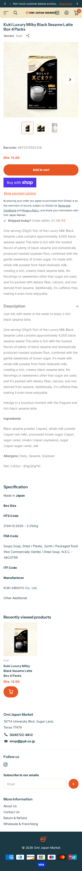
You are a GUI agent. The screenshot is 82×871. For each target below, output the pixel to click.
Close (15, 12)
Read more (65, 3)
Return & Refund (15, 818)
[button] (5, 3)
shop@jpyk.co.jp (22, 741)
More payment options (20, 193)
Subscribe (74, 784)
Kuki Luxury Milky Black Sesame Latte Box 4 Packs (17, 670)
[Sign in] (67, 12)
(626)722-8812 (21, 735)
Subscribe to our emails (21, 775)
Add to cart (41, 170)
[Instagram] (5, 765)
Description (14, 306)
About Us (10, 806)
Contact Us (11, 812)
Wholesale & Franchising (20, 824)
